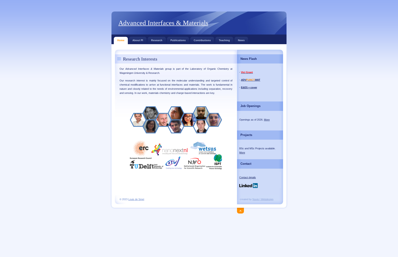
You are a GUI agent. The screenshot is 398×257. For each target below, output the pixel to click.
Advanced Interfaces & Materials (163, 22)
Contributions (202, 40)
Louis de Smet (136, 199)
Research (156, 40)
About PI (137, 40)
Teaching (224, 40)
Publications (178, 40)
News (241, 40)
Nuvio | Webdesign (262, 199)
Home (120, 40)
